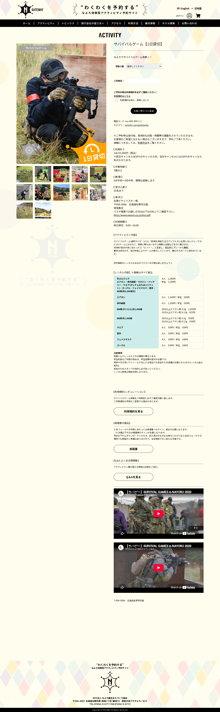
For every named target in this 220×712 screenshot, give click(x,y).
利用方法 (133, 23)
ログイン (180, 15)
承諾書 (133, 449)
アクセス (116, 23)
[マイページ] (189, 15)
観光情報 (150, 23)
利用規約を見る (133, 411)
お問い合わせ (189, 23)
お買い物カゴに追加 (144, 110)
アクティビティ (46, 23)
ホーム (27, 23)
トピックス (68, 23)
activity (128, 125)
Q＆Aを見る (133, 477)
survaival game (140, 125)
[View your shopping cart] (198, 16)
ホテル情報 (168, 23)
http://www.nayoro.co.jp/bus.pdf (132, 215)
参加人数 (120, 66)
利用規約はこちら (122, 96)
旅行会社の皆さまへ (92, 23)
